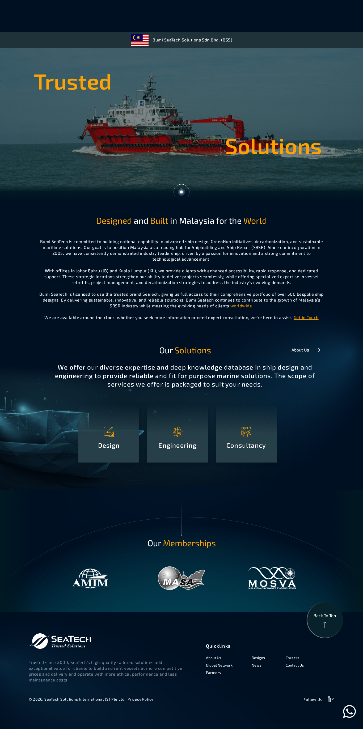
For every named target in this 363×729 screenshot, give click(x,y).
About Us (300, 349)
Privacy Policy (140, 699)
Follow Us (312, 699)
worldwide (241, 305)
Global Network (219, 665)
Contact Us (295, 665)
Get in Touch (306, 317)
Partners (213, 672)
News (256, 665)
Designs (258, 657)
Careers (292, 657)
